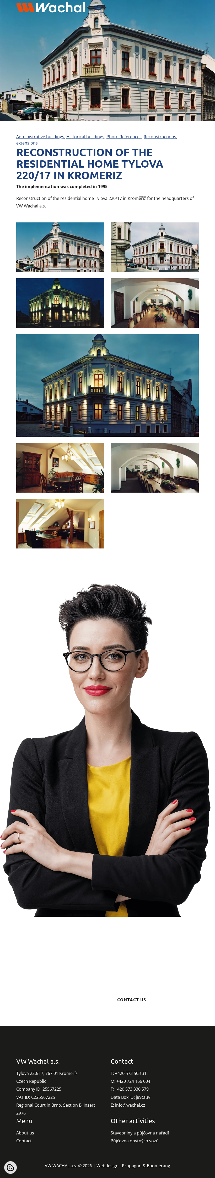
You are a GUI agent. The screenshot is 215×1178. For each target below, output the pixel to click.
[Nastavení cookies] (10, 1167)
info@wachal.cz (130, 1105)
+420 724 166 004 (133, 1081)
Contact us (131, 999)
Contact (24, 1141)
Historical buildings (85, 137)
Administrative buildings (40, 137)
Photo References (124, 137)
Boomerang (158, 1166)
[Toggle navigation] (97, 7)
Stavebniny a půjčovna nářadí (140, 1133)
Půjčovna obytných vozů (135, 1141)
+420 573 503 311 (132, 1073)
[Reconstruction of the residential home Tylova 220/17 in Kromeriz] (60, 247)
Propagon (132, 1166)
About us (25, 1133)
